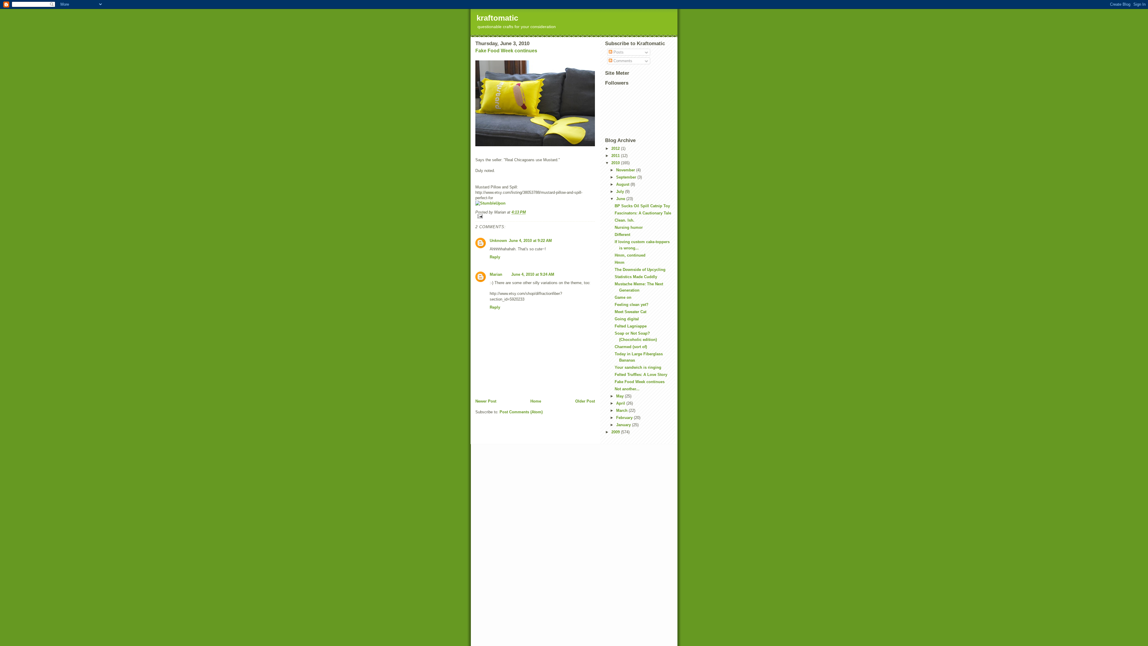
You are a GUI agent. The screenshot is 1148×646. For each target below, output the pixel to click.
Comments (622, 61)
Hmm (620, 262)
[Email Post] (535, 216)
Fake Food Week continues (506, 50)
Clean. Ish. (624, 220)
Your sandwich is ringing (638, 367)
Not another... (627, 389)
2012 (616, 148)
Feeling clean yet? (631, 304)
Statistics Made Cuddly (636, 277)
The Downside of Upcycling (640, 269)
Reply (495, 257)
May (620, 396)
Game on (623, 297)
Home (535, 401)
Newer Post (485, 401)
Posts (618, 52)
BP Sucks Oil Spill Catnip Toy (642, 206)
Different (622, 234)
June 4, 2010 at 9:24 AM (532, 274)
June (621, 198)
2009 (616, 432)
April (621, 403)
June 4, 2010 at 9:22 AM (530, 240)
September (626, 177)
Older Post (585, 401)
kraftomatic (497, 17)
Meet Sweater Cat (630, 312)
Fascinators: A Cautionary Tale (643, 213)
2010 (616, 163)
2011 (616, 155)
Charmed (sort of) (631, 347)
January (624, 425)
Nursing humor (629, 227)
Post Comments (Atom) (521, 412)
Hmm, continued (630, 255)
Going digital (627, 319)
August (623, 184)
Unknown (498, 240)
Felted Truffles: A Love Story (641, 374)
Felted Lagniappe (631, 326)
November (626, 170)
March (622, 410)
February (625, 417)
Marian (496, 274)
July (620, 191)
